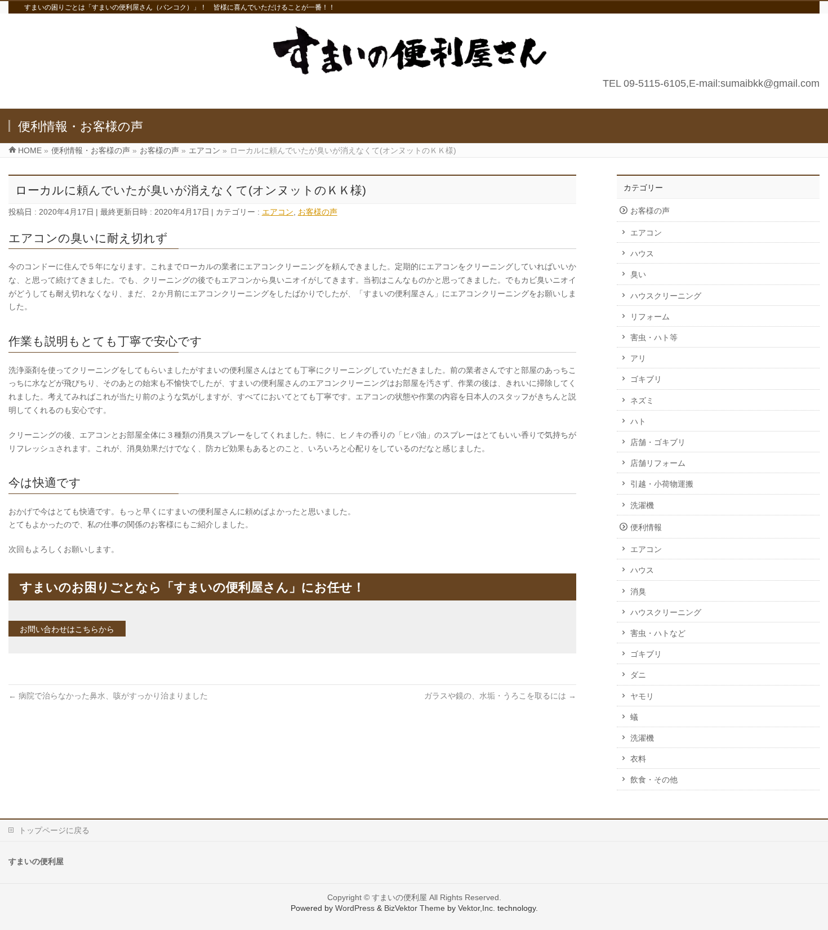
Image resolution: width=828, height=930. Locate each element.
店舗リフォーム (657, 463)
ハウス (642, 253)
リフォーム (650, 316)
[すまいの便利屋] (414, 73)
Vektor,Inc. (476, 908)
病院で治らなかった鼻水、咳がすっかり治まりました (108, 695)
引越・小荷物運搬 (661, 483)
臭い (638, 274)
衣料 (638, 758)
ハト (638, 421)
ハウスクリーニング (665, 295)
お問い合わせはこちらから (67, 629)
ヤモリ (642, 696)
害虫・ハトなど (657, 633)
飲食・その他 (654, 779)
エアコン (277, 211)
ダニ (638, 674)
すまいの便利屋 (399, 897)
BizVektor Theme (414, 908)
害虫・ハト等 (654, 337)
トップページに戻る (54, 830)
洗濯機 (642, 505)
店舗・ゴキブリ (657, 442)
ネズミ (642, 400)
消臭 (638, 591)
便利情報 (646, 527)
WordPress (355, 908)
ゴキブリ (646, 379)
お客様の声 (317, 211)
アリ (638, 358)
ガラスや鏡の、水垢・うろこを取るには (500, 695)
